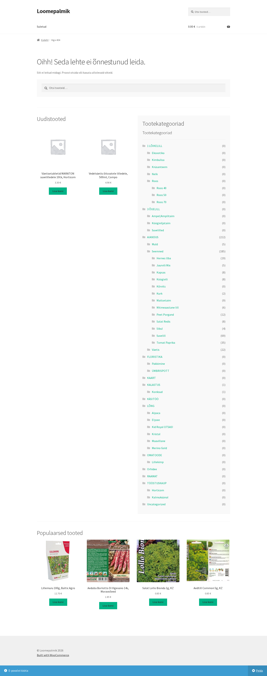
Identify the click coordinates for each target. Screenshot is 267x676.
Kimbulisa (158, 160)
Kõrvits (161, 286)
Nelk (155, 174)
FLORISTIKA (154, 357)
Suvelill (161, 335)
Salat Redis (163, 321)
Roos (155, 181)
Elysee (156, 420)
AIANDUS (152, 237)
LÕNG (150, 406)
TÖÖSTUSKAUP (157, 483)
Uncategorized (156, 504)
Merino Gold (159, 448)
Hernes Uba (164, 258)
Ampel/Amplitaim (163, 216)
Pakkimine (158, 363)
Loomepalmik (53, 11)
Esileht (44, 40)
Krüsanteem (159, 167)
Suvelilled (158, 230)
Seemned (157, 251)
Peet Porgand (165, 314)
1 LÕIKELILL (154, 146)
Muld (155, 244)
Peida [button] (259, 670)
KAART (151, 378)
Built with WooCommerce (53, 655)
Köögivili (162, 279)
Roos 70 (161, 202)
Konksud (157, 392)
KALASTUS (153, 385)
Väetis (155, 349)
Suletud (41, 26)
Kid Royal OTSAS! (162, 427)
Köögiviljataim (161, 223)
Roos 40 (161, 188)
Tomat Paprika (166, 342)
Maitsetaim (164, 300)
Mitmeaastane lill (168, 307)
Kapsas (161, 272)
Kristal (156, 434)
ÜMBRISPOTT (160, 371)
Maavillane (158, 441)
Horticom (158, 490)
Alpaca (156, 413)
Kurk (159, 293)
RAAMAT (152, 476)
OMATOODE (154, 455)
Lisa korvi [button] (57, 191)
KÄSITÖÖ (153, 399)
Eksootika (158, 153)
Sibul (160, 328)
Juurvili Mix (163, 265)
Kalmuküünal (160, 497)
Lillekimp (158, 462)
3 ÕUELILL (153, 209)
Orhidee (152, 469)
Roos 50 (161, 195)
